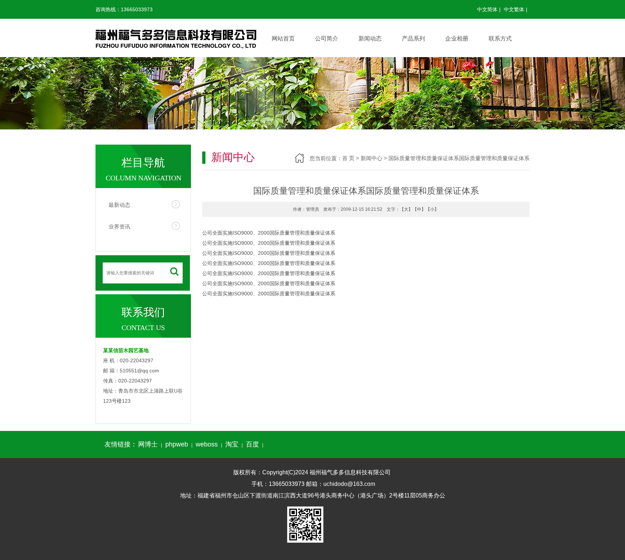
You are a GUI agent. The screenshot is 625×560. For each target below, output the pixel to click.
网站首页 (283, 38)
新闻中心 (371, 158)
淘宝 (231, 444)
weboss (207, 444)
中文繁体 (514, 9)
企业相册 (456, 38)
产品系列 (413, 38)
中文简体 (487, 9)
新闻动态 (370, 38)
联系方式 (500, 38)
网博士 (148, 444)
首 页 (348, 158)
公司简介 (326, 38)
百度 (252, 444)
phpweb (176, 444)
